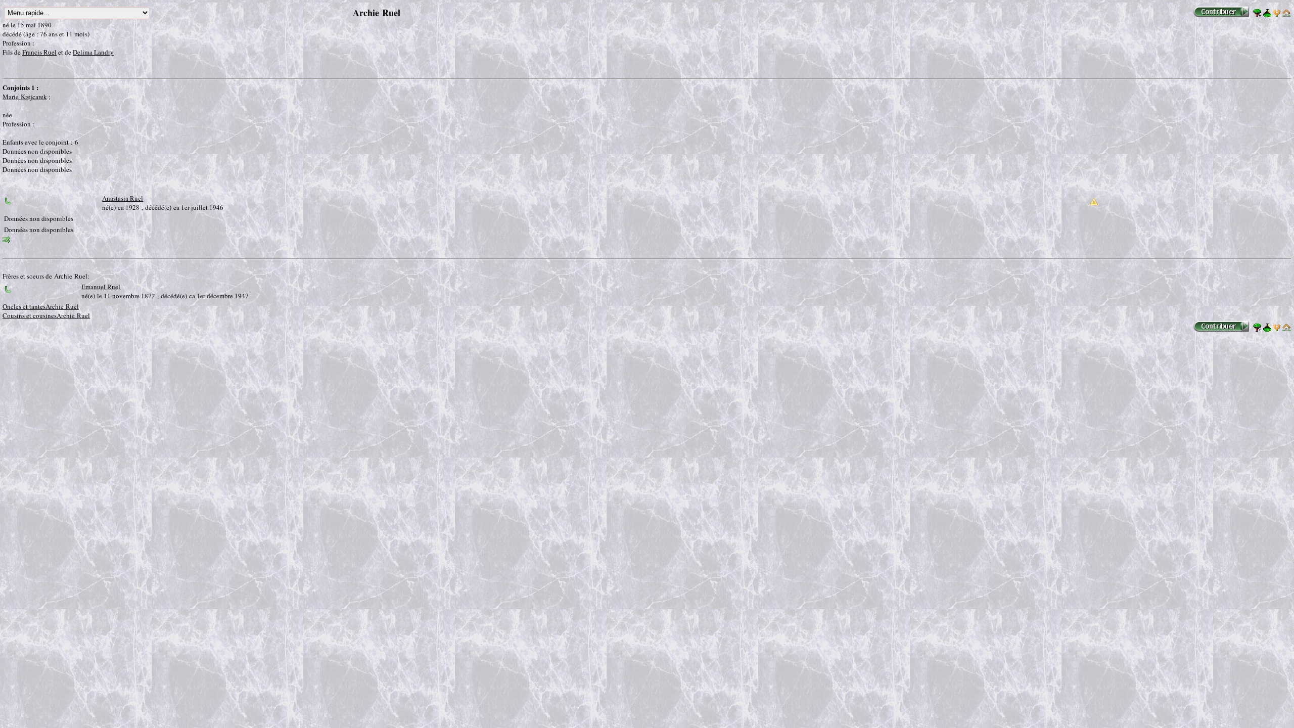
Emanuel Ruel (100, 286)
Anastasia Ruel (122, 198)
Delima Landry (93, 52)
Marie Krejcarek (25, 96)
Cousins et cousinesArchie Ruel (46, 315)
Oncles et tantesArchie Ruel (41, 306)
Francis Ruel (39, 52)
